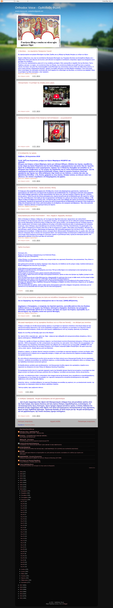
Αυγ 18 (23, 529)
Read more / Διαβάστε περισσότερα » (28, 73)
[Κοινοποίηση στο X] (36, 76)
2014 (21, 591)
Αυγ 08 (23, 551)
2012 (21, 596)
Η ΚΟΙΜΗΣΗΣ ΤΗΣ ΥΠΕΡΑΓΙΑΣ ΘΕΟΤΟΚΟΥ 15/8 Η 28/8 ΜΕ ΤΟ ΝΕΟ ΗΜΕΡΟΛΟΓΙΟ (41, 444)
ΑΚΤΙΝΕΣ (22, 451)
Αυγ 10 (23, 547)
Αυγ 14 (23, 538)
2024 (21, 476)
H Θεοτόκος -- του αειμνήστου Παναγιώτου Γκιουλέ (35, 51)
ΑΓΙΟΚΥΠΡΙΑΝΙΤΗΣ (25, 447)
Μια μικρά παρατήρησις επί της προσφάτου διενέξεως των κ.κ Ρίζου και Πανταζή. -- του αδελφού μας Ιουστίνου (54, 322)
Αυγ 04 (23, 560)
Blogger (65, 603)
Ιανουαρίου (24, 582)
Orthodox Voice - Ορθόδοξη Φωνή (37, 7)
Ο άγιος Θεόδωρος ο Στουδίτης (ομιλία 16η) (30, 461)
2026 (21, 471)
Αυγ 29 (23, 505)
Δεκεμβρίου (24, 491)
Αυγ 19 (23, 527)
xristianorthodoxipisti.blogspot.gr (29, 443)
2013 (21, 593)
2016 (21, 587)
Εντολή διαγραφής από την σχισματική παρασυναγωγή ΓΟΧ (34, 441)
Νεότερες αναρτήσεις (25, 421)
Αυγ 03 (23, 562)
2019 (21, 487)
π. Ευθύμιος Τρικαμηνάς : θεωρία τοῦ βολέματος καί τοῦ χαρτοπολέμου (41, 398)
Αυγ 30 (23, 503)
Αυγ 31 (23, 501)
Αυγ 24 (23, 516)
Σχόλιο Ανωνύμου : (24, 247)
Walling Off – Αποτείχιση (27, 439)
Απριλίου (23, 575)
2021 (21, 482)
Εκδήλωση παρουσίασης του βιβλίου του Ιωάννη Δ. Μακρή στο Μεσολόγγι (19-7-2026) (40, 457)
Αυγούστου (24, 499)
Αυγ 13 (23, 540)
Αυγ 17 (23, 532)
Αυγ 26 (23, 512)
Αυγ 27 (23, 510)
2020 (21, 484)
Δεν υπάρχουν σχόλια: (24, 76)
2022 (21, 480)
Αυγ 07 (23, 553)
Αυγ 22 (23, 521)
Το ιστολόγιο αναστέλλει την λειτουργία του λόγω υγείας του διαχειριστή (37, 465)
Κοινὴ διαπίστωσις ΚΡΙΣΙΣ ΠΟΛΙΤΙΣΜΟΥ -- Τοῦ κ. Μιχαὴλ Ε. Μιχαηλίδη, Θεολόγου (45, 215)
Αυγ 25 (23, 514)
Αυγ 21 (23, 523)
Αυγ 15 (23, 536)
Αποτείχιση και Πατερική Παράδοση (30, 460)
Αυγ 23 (23, 519)
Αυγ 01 (23, 566)
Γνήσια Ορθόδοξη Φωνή (26, 464)
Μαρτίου (23, 578)
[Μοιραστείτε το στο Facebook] (38, 76)
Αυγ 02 (23, 564)
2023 (21, 478)
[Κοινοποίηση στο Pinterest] (39, 76)
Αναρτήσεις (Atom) (30, 424)
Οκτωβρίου (24, 495)
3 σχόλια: (20, 392)
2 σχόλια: (20, 290)
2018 (21, 489)
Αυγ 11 (23, 545)
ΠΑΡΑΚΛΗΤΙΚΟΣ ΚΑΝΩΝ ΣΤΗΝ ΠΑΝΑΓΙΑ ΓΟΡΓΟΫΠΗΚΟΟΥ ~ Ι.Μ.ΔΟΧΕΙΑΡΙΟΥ (45, 118)
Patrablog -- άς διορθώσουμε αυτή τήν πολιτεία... (33, 435)
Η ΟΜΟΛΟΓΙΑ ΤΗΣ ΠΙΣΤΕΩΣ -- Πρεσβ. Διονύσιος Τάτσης (37, 188)
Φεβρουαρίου (24, 580)
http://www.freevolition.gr (27, 429)
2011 (21, 598)
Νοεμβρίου (24, 493)
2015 (21, 589)
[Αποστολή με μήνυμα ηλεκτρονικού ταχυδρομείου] (33, 76)
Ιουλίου (23, 569)
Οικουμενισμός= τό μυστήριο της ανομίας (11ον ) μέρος (36, 83)
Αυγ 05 (23, 558)
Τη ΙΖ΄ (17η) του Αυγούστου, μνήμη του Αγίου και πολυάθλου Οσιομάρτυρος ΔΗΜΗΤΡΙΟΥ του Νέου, (51, 297)
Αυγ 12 (23, 542)
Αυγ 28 (23, 508)
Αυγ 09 (23, 549)
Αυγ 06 (23, 555)
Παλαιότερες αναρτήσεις (86, 421)
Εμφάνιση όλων (92, 467)
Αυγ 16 (23, 534)
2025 (21, 473)
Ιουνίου (23, 571)
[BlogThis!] (34, 76)
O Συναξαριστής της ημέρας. (27, 153)
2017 (21, 585)
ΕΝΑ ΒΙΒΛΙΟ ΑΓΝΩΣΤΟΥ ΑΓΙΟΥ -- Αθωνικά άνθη (32, 433)
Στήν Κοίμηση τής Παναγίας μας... (28, 437)
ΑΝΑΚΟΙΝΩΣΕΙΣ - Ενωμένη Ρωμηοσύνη (31, 456)
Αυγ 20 (23, 525)
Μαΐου (23, 573)
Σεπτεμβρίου (24, 497)
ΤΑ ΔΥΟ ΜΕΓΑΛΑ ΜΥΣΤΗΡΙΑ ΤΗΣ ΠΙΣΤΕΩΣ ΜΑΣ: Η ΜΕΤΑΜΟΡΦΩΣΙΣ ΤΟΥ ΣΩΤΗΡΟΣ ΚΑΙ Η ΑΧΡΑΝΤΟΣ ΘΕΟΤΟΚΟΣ (49, 448)
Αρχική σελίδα (55, 421)
